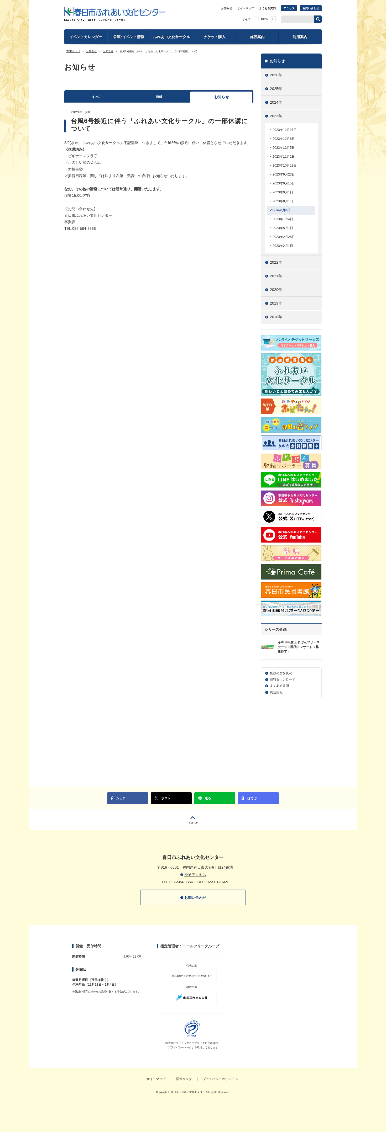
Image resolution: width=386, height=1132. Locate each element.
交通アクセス (195, 875)
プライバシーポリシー (218, 1079)
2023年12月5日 (284, 148)
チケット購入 (215, 37)
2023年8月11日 (284, 201)
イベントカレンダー (85, 37)
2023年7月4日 (283, 219)
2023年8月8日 (280, 210)
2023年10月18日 (285, 165)
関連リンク (184, 1079)
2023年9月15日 (284, 183)
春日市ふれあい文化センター (115, 14)
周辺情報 (276, 692)
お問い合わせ (310, 8)
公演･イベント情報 (128, 37)
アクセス (289, 8)
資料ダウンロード (282, 679)
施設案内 (257, 37)
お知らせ (226, 8)
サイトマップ (245, 8)
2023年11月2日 (284, 156)
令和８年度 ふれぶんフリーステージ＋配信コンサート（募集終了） (299, 646)
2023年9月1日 (283, 192)
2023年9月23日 (284, 174)
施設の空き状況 (281, 673)
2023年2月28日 (284, 237)
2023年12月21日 (285, 130)
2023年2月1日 (283, 246)
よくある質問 (267, 8)
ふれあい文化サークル (171, 37)
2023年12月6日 (284, 139)
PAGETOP (193, 819)
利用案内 (300, 37)
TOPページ (73, 51)
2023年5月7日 (283, 228)
